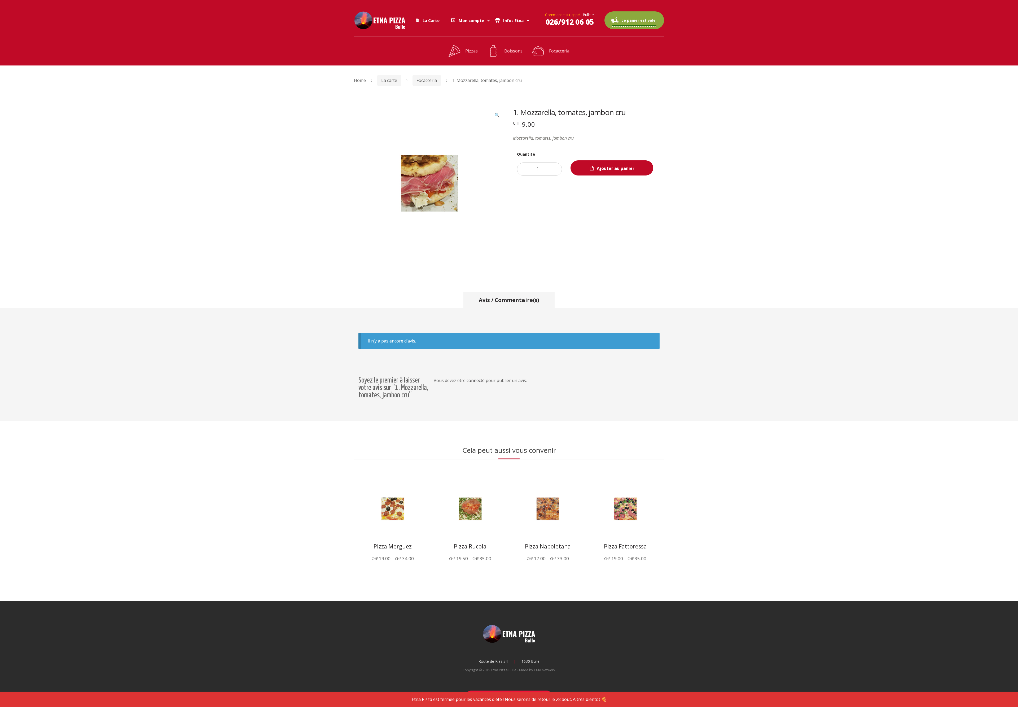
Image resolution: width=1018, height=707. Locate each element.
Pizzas (471, 51)
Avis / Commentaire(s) (509, 300)
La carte (389, 80)
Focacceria (559, 51)
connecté (476, 380)
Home (360, 80)
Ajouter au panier (615, 168)
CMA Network (544, 670)
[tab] (509, 300)
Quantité (526, 154)
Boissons (513, 51)
